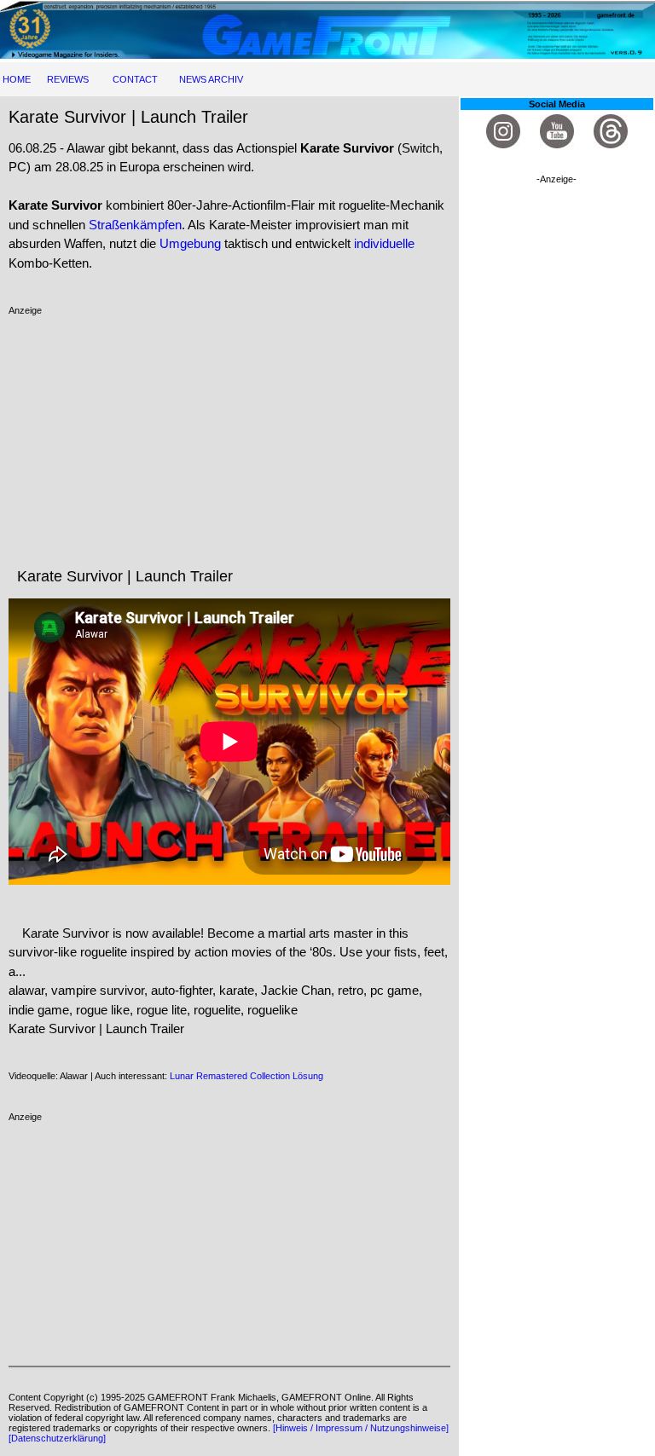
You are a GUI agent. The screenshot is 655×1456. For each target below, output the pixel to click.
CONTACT (135, 79)
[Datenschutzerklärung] (57, 1438)
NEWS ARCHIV (211, 79)
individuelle (384, 243)
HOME (17, 79)
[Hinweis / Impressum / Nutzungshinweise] (361, 1428)
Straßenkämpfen (135, 224)
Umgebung (190, 243)
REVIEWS (68, 79)
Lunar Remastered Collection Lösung (246, 1076)
